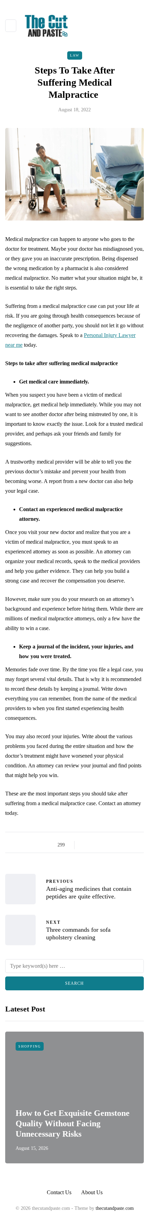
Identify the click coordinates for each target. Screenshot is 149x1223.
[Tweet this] (94, 845)
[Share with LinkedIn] (111, 845)
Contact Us (59, 1192)
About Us (92, 1192)
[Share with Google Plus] (103, 845)
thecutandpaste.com (115, 1208)
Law (74, 55)
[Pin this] (120, 845)
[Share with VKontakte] (129, 845)
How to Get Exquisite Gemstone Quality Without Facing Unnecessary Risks (73, 1123)
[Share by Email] (137, 845)
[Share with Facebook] (85, 845)
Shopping (29, 1046)
